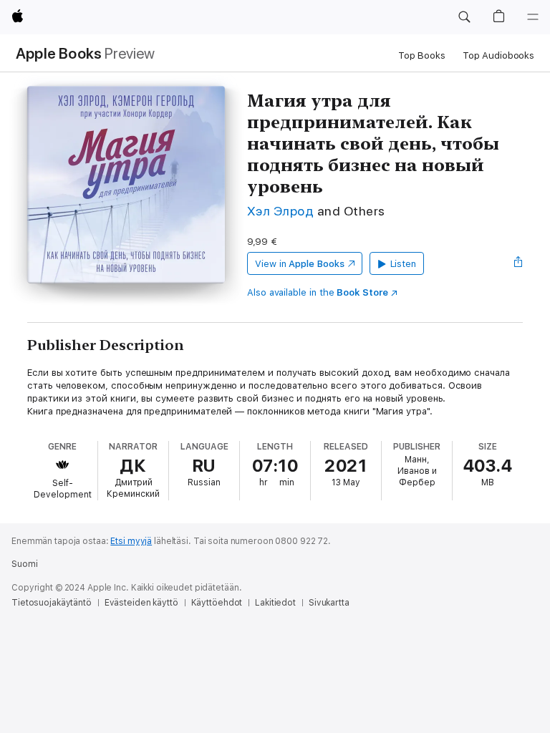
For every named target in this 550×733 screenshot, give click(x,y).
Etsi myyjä (131, 541)
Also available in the (317, 292)
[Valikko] (533, 17)
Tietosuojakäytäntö (51, 603)
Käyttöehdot (217, 603)
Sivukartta (329, 603)
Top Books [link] (421, 55)
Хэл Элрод (280, 210)
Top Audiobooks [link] (498, 55)
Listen (403, 263)
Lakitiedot (275, 603)
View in (299, 263)
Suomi (24, 564)
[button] (464, 17)
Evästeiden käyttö (141, 603)
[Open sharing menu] (518, 263)
